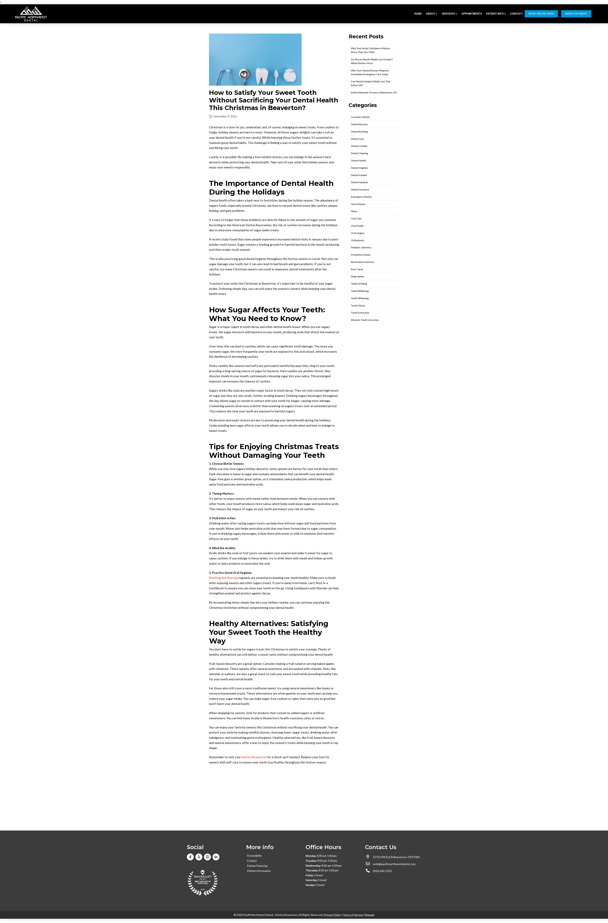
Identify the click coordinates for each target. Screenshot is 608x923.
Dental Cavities (359, 145)
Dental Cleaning (359, 153)
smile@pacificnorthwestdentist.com (394, 864)
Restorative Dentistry (362, 261)
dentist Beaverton (253, 757)
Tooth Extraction (360, 312)
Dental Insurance (360, 189)
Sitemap (369, 915)
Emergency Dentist (361, 196)
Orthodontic (357, 240)
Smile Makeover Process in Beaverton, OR (374, 92)
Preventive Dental (360, 254)
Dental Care (357, 138)
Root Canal (357, 269)
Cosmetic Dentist (360, 116)
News (354, 211)
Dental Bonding (359, 131)
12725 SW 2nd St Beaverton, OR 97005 (396, 857)
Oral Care (356, 218)
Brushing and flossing (223, 578)
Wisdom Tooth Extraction (365, 319)
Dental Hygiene (359, 167)
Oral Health (357, 225)
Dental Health (358, 160)
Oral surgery (357, 232)
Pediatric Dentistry (361, 247)
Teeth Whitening (360, 290)
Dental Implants (359, 182)
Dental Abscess (359, 124)
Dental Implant (359, 174)
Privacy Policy (332, 915)
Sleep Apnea (357, 276)
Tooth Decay (358, 305)
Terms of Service (353, 915)
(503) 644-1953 (382, 871)
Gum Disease (358, 203)
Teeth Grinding (359, 283)
